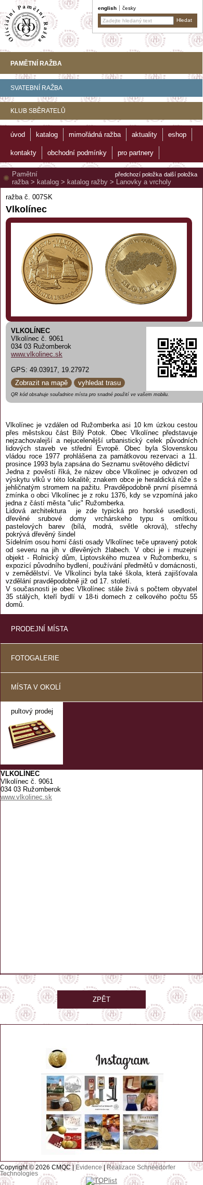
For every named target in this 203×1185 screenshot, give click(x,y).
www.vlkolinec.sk (36, 354)
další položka (180, 174)
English (107, 8)
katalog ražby (87, 182)
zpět (101, 999)
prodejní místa (39, 629)
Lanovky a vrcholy (143, 182)
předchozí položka (138, 174)
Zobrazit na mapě (41, 383)
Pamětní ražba (24, 178)
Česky (129, 8)
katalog (48, 182)
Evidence (88, 1167)
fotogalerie (35, 658)
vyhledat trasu (99, 383)
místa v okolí (36, 687)
